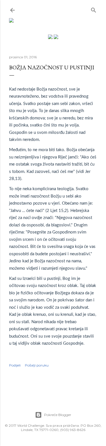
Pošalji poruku (37, 365)
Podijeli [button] (15, 365)
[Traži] (93, 8)
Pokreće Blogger (57, 415)
